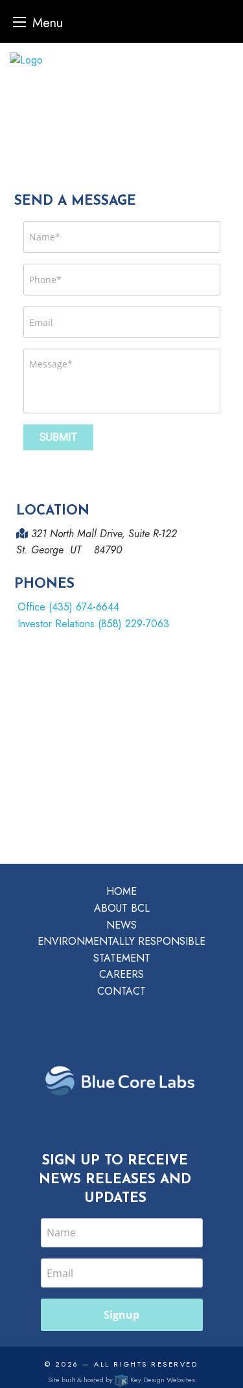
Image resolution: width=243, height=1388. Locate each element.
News (121, 925)
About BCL (122, 908)
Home (121, 891)
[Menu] (19, 22)
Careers (121, 974)
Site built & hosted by (121, 1379)
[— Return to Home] (121, 60)
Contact (121, 991)
